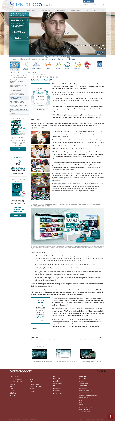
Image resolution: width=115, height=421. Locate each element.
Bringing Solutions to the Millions (18, 109)
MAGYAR (32, 379)
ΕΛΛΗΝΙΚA (32, 388)
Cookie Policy (90, 419)
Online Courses (56, 388)
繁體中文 (12, 392)
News (102, 10)
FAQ (87, 10)
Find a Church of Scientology (59, 393)
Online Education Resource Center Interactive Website (17, 102)
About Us (16, 10)
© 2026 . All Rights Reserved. (23, 419)
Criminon (48, 68)
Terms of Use (97, 419)
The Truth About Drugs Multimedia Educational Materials (18, 89)
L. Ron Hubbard (31, 10)
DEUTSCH (12, 395)
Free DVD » (18, 149)
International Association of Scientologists (88, 395)
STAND (81, 399)
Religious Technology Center (85, 390)
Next (68, 56)
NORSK (31, 381)
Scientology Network (83, 381)
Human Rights (77, 68)
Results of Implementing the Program (17, 112)
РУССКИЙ (12, 390)
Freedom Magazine (99, 68)
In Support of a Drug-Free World (86, 407)
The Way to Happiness (25, 69)
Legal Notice (103, 419)
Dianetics (81, 380)
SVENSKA (32, 383)
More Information (57, 390)
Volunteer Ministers (75, 10)
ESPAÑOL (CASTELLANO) (36, 386)
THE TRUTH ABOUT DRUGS (28, 72)
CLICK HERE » (18, 173)
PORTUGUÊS (33, 391)
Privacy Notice (83, 419)
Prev (47, 56)
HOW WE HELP (16, 72)
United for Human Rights (84, 409)
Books (94, 10)
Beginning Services (61, 10)
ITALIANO (32, 390)
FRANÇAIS (12, 384)
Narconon (58, 68)
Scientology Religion (83, 383)
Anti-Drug (67, 68)
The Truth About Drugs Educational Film (16, 98)
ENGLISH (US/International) (16, 379)
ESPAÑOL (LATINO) (34, 384)
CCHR (87, 68)
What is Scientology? (46, 10)
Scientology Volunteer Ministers (86, 393)
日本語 (11, 388)
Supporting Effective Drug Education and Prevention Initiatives (16, 81)
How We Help (15, 69)
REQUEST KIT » (18, 215)
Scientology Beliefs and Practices (60, 380)
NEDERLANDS (13, 393)
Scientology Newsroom (84, 386)
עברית (11, 386)
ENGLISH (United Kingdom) (16, 381)
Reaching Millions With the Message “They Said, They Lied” (18, 94)
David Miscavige (83, 388)
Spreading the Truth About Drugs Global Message (18, 106)
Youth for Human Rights (84, 411)
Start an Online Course (84, 392)
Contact (55, 392)
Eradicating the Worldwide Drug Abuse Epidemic (18, 86)
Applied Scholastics (36, 68)
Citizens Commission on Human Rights (87, 412)
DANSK (11, 383)
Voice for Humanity (57, 381)
